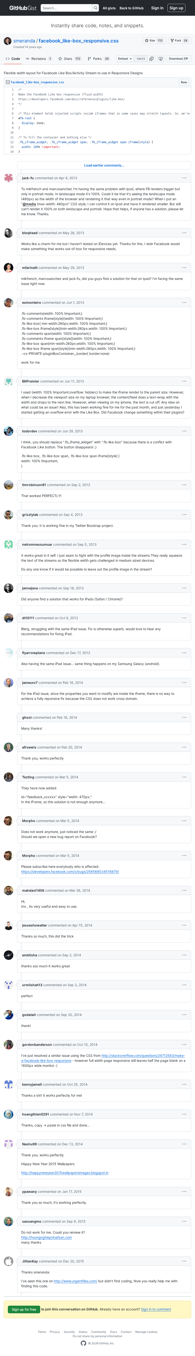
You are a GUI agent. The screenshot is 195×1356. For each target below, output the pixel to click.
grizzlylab (30, 515)
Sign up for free (24, 1309)
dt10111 (28, 618)
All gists (109, 8)
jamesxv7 (30, 683)
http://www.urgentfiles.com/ (75, 1281)
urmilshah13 (32, 985)
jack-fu (28, 178)
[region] (97, 120)
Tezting (28, 777)
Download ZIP (178, 58)
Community (98, 1332)
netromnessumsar (37, 544)
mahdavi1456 (33, 890)
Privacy (55, 1332)
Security (69, 1332)
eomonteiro (31, 302)
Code (15, 59)
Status (83, 1332)
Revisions (41, 59)
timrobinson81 (34, 485)
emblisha (29, 955)
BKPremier (30, 381)
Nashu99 (29, 1144)
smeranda (24, 41)
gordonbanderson (37, 1044)
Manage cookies (146, 1332)
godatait (29, 1015)
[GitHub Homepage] (83, 1343)
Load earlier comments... (104, 165)
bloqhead (30, 233)
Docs (113, 1332)
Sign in (157, 7)
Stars (72, 59)
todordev (29, 431)
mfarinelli (30, 268)
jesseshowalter (34, 925)
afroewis (29, 747)
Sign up (176, 7)
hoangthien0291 (35, 1114)
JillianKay (30, 1261)
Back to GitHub (132, 8)
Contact (126, 1332)
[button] (151, 58)
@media (29, 204)
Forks (101, 59)
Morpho (28, 821)
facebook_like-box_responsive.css (79, 41)
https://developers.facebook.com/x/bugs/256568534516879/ (70, 871)
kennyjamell (32, 1084)
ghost (27, 717)
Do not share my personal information (97, 1336)
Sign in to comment (156, 1309)
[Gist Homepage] (23, 8)
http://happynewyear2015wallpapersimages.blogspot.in (64, 1173)
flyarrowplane (33, 653)
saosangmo (31, 1221)
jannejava (30, 588)
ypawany (29, 1191)
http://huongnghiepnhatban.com (46, 1237)
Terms (42, 1332)
